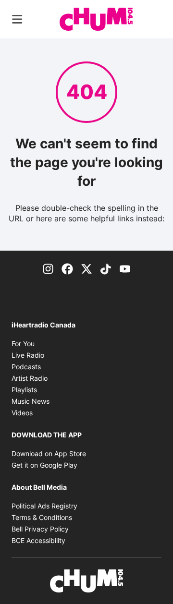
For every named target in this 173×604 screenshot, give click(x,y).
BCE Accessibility (38, 540)
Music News (30, 401)
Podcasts (26, 366)
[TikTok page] (105, 268)
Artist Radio (30, 378)
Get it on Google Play (44, 465)
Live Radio (28, 355)
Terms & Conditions (42, 517)
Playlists (24, 390)
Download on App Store (49, 453)
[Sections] (17, 19)
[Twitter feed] (86, 268)
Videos (22, 413)
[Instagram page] (48, 268)
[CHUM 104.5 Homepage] (96, 19)
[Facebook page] (67, 268)
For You (23, 343)
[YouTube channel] (125, 268)
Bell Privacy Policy (40, 529)
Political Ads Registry (44, 506)
